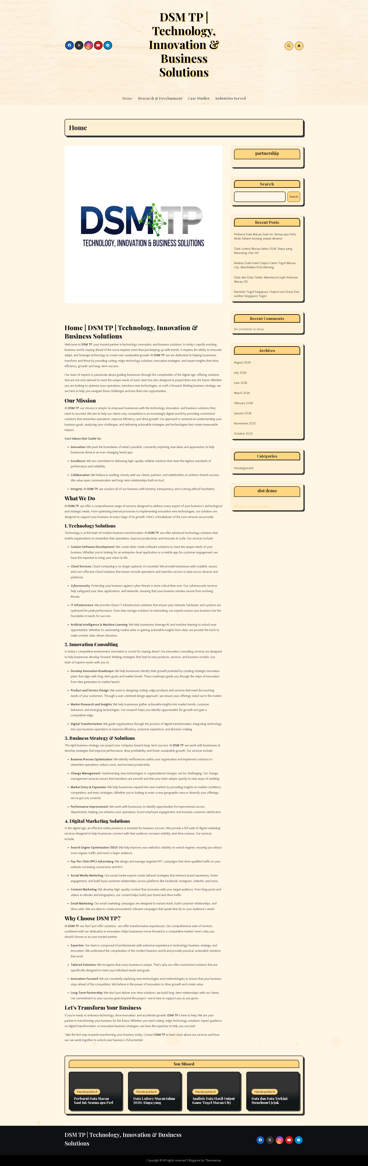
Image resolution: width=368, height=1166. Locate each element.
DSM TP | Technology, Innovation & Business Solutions (184, 44)
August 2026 (242, 362)
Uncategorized (243, 468)
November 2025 (245, 423)
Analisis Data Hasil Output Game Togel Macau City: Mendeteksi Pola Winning (213, 1102)
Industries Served (230, 98)
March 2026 (242, 393)
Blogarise (194, 1160)
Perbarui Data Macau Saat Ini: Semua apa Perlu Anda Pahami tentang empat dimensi (94, 1104)
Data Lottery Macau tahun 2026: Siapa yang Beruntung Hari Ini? (154, 1102)
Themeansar (213, 1160)
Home (127, 98)
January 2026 (242, 413)
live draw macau (258, 506)
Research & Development (160, 98)
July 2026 (240, 372)
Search (267, 183)
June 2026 (240, 383)
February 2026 (243, 403)
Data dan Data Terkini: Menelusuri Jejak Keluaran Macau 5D (269, 1102)
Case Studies (199, 98)
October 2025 (243, 433)
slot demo (240, 506)
